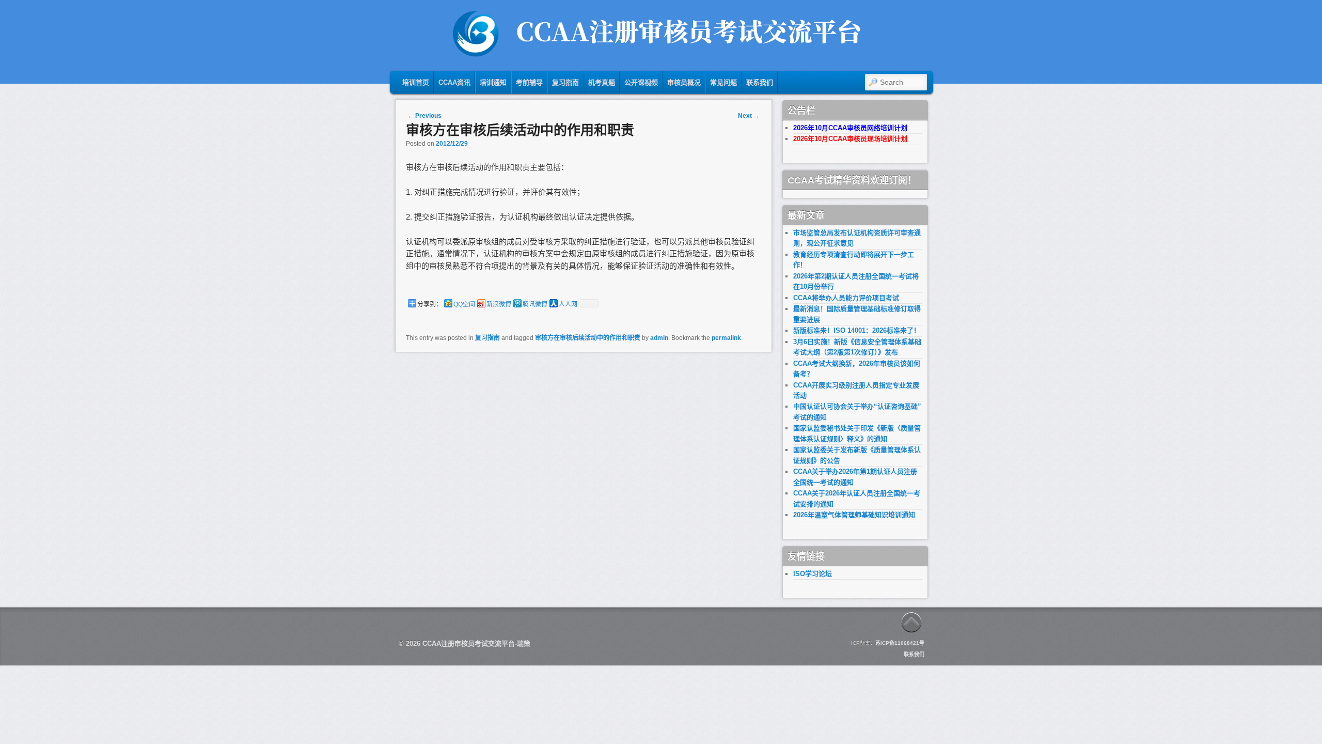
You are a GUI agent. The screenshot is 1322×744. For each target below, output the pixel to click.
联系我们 (914, 654)
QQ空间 (464, 304)
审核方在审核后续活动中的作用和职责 (587, 338)
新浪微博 (498, 304)
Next (749, 115)
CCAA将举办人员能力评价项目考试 (846, 298)
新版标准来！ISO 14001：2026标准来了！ (856, 330)
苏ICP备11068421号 (899, 643)
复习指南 (487, 338)
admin (659, 338)
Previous (424, 115)
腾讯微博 (535, 304)
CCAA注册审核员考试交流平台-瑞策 (476, 643)
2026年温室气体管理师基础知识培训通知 (854, 515)
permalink (726, 338)
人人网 (568, 304)
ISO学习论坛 (812, 574)
